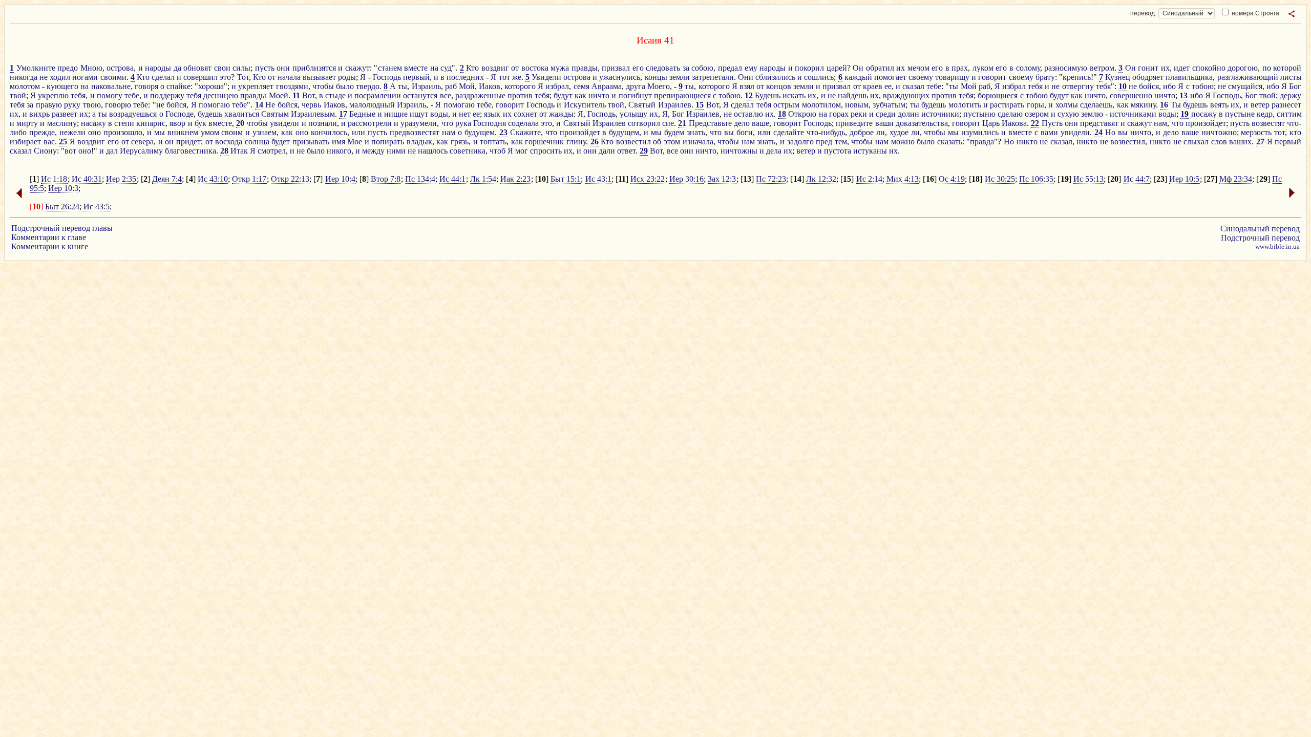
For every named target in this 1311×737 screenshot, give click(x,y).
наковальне (111, 86)
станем (390, 67)
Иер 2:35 (121, 179)
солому (1028, 67)
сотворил (644, 123)
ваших (1240, 141)
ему (751, 67)
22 (1035, 123)
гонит (1148, 67)
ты (402, 86)
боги (744, 132)
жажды (561, 114)
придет (188, 141)
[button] (1291, 13)
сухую (1068, 114)
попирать (387, 141)
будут (563, 95)
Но (1110, 132)
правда (982, 141)
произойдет (1206, 123)
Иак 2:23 (515, 179)
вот (70, 150)
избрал (557, 86)
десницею (220, 95)
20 (240, 123)
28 (224, 150)
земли (679, 77)
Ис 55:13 (1088, 179)
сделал (163, 77)
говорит (992, 77)
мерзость (1256, 132)
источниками (1133, 114)
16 (1164, 104)
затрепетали (713, 77)
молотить (964, 104)
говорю (118, 104)
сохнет (525, 114)
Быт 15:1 (566, 179)
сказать (949, 141)
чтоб (497, 150)
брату (1045, 77)
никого (339, 150)
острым (786, 104)
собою (702, 67)
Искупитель (585, 104)
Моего (658, 86)
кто (1295, 132)
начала (289, 77)
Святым (275, 114)
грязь (460, 141)
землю (1092, 114)
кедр (1265, 114)
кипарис (150, 123)
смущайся (1245, 86)
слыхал (1196, 141)
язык (492, 114)
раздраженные (480, 95)
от (515, 67)
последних (465, 77)
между (373, 150)
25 (63, 141)
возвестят (1268, 123)
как (580, 95)
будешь (933, 104)
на (434, 67)
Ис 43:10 (213, 179)
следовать (663, 67)
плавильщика (1189, 77)
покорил (809, 67)
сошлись (819, 77)
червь (311, 104)
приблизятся (314, 67)
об (657, 141)
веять (1219, 104)
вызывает (319, 77)
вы (729, 132)
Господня (489, 123)
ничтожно (1219, 132)
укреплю (53, 95)
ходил (60, 77)
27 (1260, 141)
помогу (109, 95)
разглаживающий (1247, 77)
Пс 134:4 (420, 179)
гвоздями (292, 86)
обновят (197, 67)
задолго (800, 141)
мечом (918, 67)
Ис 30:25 (1000, 179)
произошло (122, 132)
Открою (802, 114)
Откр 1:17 (249, 179)
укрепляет (255, 86)
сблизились (775, 77)
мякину (1143, 104)
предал (730, 67)
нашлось (433, 150)
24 (1098, 132)
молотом (25, 86)
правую (49, 104)
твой (18, 95)
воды (439, 114)
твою (92, 104)
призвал (616, 67)
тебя (1035, 86)
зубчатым (889, 104)
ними (396, 150)
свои (222, 67)
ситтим (1289, 114)
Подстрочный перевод (1260, 237)
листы (1291, 77)
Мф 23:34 (1235, 179)
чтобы (323, 86)
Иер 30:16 (686, 179)
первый (416, 77)
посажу (1204, 114)
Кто (472, 67)
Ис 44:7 (1137, 179)
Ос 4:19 (952, 179)
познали (322, 123)
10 (1122, 86)
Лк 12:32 (821, 179)
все (445, 95)
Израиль (426, 86)
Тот (243, 77)
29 (644, 150)
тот (504, 77)
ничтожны (739, 150)
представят (1099, 123)
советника (467, 150)
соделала (523, 123)
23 (503, 132)
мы (159, 132)
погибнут (635, 95)
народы (158, 67)
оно (94, 132)
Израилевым (313, 114)
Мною (91, 67)
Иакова (1014, 123)
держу (1290, 95)
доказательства (922, 123)
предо (67, 67)
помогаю (214, 104)
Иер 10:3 (63, 188)
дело (742, 123)
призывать (310, 141)
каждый (858, 77)
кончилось (329, 132)
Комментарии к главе (48, 237)
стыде (335, 95)
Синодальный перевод (1260, 228)
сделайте (788, 132)
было (345, 86)
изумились (980, 132)
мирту (27, 123)
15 (699, 104)
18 (782, 114)
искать (794, 95)
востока (534, 67)
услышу (633, 114)
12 (749, 95)
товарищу (952, 77)
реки (859, 114)
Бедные (362, 114)
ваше (760, 123)
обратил (880, 67)
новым (857, 104)
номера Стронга (1254, 13)
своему (920, 77)
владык (419, 141)
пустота (837, 150)
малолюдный (372, 104)
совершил (200, 77)
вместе (416, 67)
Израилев (674, 104)
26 (594, 141)
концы (656, 77)
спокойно (1208, 67)
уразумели (418, 123)
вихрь (39, 114)
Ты (1176, 104)
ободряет (1148, 77)
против (520, 95)
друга (635, 86)
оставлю (748, 114)
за (686, 67)
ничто (598, 95)
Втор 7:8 (385, 179)
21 (682, 123)
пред (824, 141)
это (225, 77)
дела (773, 150)
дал (112, 150)
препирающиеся (682, 95)
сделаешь (1096, 104)
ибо (1169, 86)
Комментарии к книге (49, 246)
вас (49, 141)
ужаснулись (619, 77)
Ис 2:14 (869, 179)
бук (200, 123)
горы (1035, 104)
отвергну (1078, 86)
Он (858, 67)
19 (1184, 114)
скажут (357, 67)
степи (124, 123)
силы (241, 67)
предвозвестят (414, 132)
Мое (354, 141)
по (1266, 67)
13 (1183, 95)
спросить (546, 150)
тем (841, 141)
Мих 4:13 (902, 179)
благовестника (190, 150)
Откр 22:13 (290, 179)
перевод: (1143, 13)
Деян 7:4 (167, 179)
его (638, 67)
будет (280, 141)
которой (1287, 67)
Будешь (767, 95)
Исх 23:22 (647, 179)
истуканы (870, 150)
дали (607, 150)
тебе (933, 86)
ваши (884, 123)
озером (1037, 114)
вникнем (182, 132)
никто (1027, 141)
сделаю (1010, 114)
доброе (862, 132)
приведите (854, 123)
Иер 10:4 (340, 179)
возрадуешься (133, 114)
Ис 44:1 (452, 179)
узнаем (264, 132)
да (177, 67)
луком (982, 67)
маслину (62, 123)
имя (338, 141)
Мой (467, 86)
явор (177, 123)
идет (1182, 67)
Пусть (1052, 123)
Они (745, 77)
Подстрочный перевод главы (62, 228)
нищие (396, 114)
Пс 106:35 (1036, 179)
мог (521, 150)
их (900, 67)
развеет (64, 114)
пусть (264, 67)
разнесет (1286, 104)
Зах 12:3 (722, 179)
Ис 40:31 (87, 179)
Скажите (525, 132)
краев (872, 86)
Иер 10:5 (1184, 179)
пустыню (979, 114)
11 (296, 95)
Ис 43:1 (598, 179)
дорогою (1243, 67)
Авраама (606, 86)
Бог (1295, 86)
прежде (42, 132)
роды (347, 77)
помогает (890, 77)
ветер (1260, 104)
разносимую (1065, 67)
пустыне (1240, 114)
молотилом (821, 104)
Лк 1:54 (483, 179)
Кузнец (1117, 77)
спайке (178, 86)
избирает (25, 141)
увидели (284, 123)
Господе (179, 114)
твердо (367, 86)
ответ (626, 150)
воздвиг (495, 67)
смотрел (272, 150)
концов (778, 86)
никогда (23, 77)
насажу (93, 123)
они (283, 67)
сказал (913, 86)
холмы (1066, 104)
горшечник (544, 141)
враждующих (906, 95)
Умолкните (35, 67)
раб (451, 86)
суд (446, 67)
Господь (387, 77)
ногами (85, 77)
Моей (278, 95)
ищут (419, 114)
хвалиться (241, 114)
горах (839, 114)
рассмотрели (370, 123)
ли (880, 132)
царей (837, 67)
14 (259, 104)
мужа (560, 67)
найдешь (853, 95)
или (358, 132)
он (169, 141)
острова (120, 67)
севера (142, 141)
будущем (479, 132)
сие (668, 123)
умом (210, 132)
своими (113, 77)
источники (940, 114)
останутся (420, 95)
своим (232, 132)
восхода (228, 141)
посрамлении (377, 95)
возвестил (633, 141)
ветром (1102, 67)
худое (899, 132)
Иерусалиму (141, 150)
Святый (642, 104)
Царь (991, 123)
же (516, 77)
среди (886, 114)
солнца (257, 141)
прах (959, 67)
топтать (493, 141)
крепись (1077, 77)
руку (72, 104)
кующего (62, 86)
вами (1049, 132)
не (43, 77)
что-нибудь (826, 132)
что (447, 123)
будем (674, 132)
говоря (146, 86)
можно (903, 141)
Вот (308, 95)
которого (520, 86)
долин (908, 114)
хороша (211, 86)
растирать (1007, 104)
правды (585, 67)
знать (696, 132)
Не (270, 104)
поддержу (167, 95)
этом (672, 141)
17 (343, 114)
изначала (698, 141)
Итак (239, 150)
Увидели (546, 77)
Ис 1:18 (54, 179)
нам (1160, 123)
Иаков (489, 86)
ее (888, 86)
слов (1219, 141)
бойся (1149, 86)
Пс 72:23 (771, 179)
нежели (72, 132)
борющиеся (998, 95)
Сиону (45, 150)
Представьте (710, 123)
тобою (1203, 86)
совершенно (1131, 95)
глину (576, 141)
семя (581, 86)
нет (465, 114)
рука (463, 123)
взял (746, 86)
